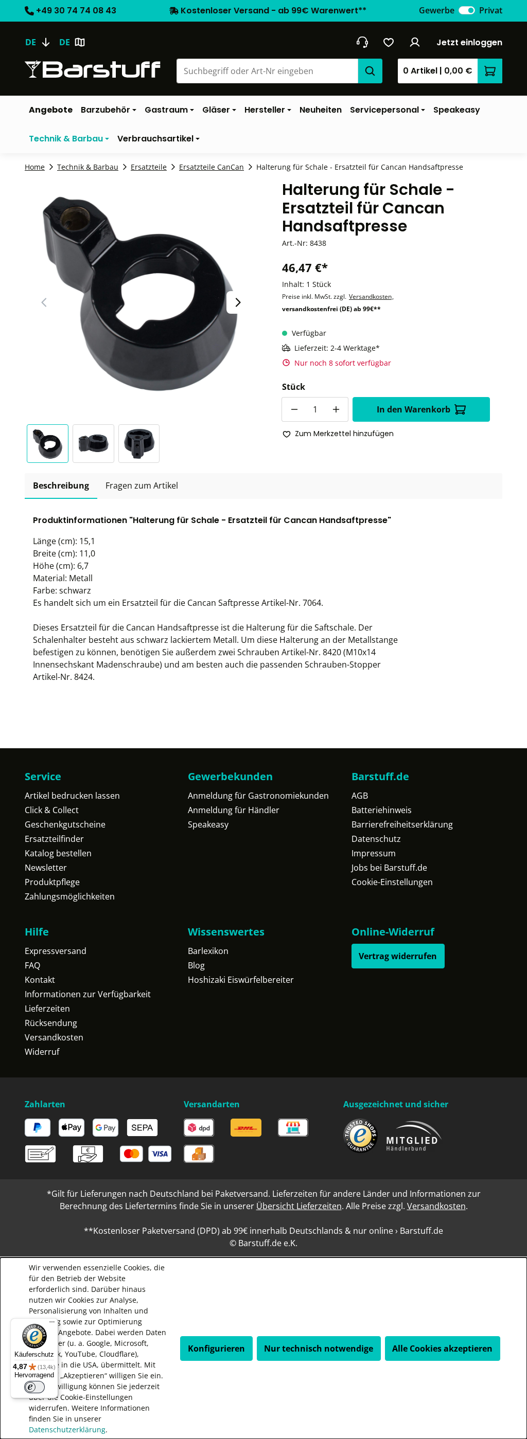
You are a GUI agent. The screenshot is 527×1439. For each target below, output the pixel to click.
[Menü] (52, 1324)
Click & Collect (52, 810)
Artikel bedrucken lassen (72, 795)
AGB (360, 795)
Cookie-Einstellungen (392, 882)
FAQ (32, 965)
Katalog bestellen (58, 853)
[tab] (61, 486)
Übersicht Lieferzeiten (299, 1206)
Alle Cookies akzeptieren (442, 1348)
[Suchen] (370, 71)
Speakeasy (208, 824)
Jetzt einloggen (469, 42)
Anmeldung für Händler (233, 810)
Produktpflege (52, 882)
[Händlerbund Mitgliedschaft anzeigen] (414, 1136)
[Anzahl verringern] (294, 409)
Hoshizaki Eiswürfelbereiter (241, 979)
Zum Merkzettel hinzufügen (344, 433)
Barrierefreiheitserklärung (402, 824)
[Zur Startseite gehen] (93, 69)
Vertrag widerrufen (398, 956)
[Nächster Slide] (237, 302)
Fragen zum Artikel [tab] (142, 485)
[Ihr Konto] (415, 42)
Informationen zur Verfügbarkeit (88, 994)
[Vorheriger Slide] (44, 302)
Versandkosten (370, 296)
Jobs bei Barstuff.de (389, 867)
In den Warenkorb (413, 409)
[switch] (467, 10)
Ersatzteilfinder (54, 838)
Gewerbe (436, 10)
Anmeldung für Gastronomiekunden (258, 795)
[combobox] (267, 71)
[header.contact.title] (362, 42)
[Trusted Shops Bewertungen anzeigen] (360, 1136)
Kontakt (40, 979)
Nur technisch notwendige (318, 1348)
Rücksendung (51, 1023)
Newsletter (46, 867)
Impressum (374, 853)
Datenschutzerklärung (67, 1429)
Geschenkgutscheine (65, 824)
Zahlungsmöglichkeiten (70, 896)
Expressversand (55, 951)
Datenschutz (376, 838)
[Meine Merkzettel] (389, 42)
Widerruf (42, 1051)
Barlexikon (208, 951)
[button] (50, 443)
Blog (196, 965)
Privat (490, 10)
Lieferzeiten (47, 1008)
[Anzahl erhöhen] (336, 409)
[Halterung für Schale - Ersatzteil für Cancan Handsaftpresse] (141, 291)
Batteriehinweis (382, 810)
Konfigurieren (216, 1348)
